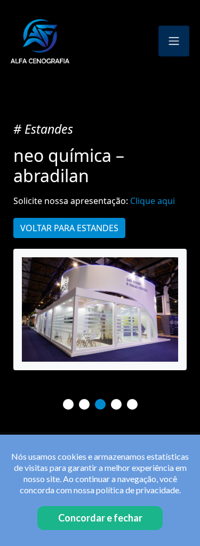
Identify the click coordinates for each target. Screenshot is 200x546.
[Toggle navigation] (173, 41)
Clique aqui (152, 201)
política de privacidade (137, 490)
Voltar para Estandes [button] (69, 228)
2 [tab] (84, 404)
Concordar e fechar (100, 518)
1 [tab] (68, 404)
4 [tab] (116, 404)
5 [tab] (132, 404)
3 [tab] (100, 404)
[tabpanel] (100, 309)
